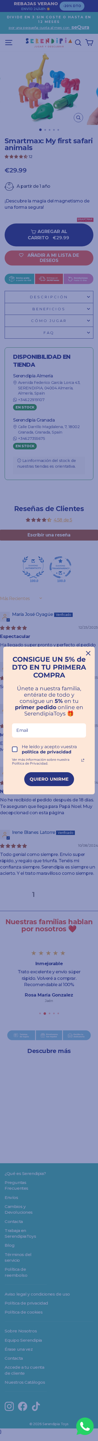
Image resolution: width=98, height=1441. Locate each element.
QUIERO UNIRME (49, 779)
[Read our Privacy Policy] (82, 760)
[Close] (88, 653)
